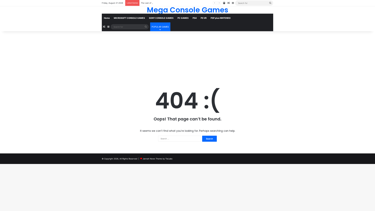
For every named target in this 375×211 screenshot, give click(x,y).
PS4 (195, 18)
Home (107, 18)
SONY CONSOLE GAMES (161, 18)
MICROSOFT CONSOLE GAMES (129, 18)
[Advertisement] (187, 56)
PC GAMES (183, 18)
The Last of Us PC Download (154, 3)
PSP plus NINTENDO (221, 18)
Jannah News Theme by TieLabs (157, 159)
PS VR (204, 18)
